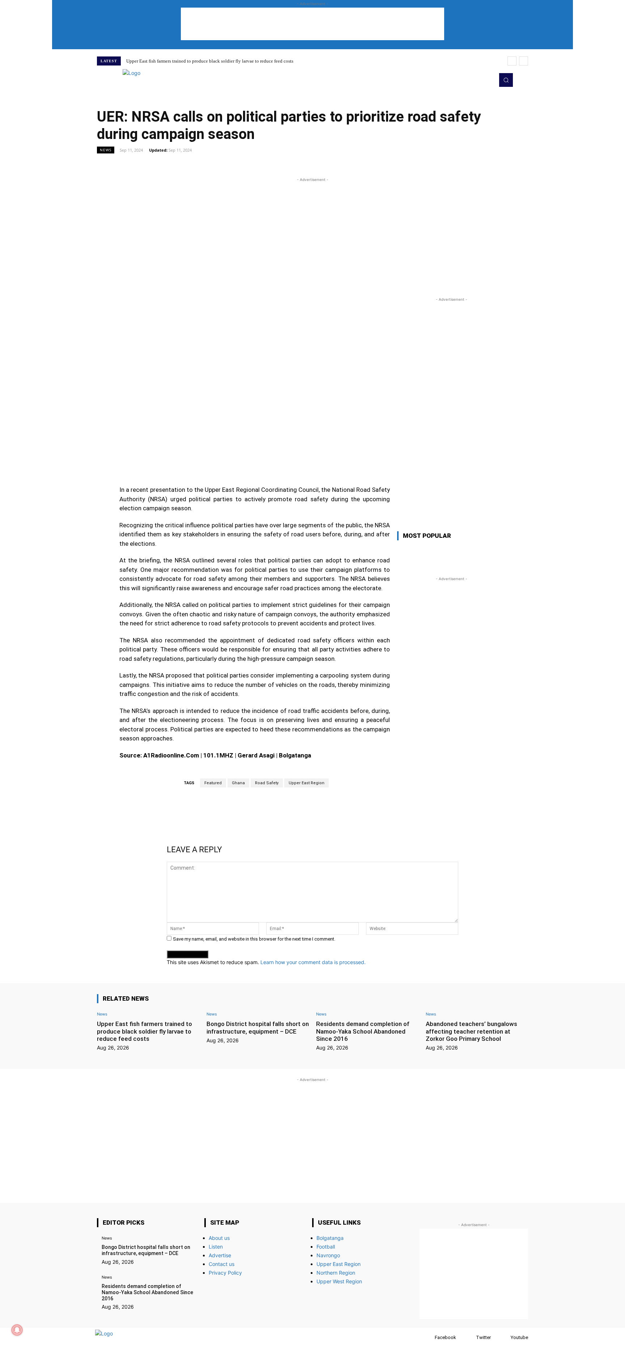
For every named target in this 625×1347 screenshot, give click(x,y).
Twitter (483, 1337)
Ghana (238, 783)
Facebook (445, 1337)
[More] (395, 166)
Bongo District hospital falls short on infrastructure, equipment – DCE (258, 1027)
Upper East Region (306, 783)
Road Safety (267, 783)
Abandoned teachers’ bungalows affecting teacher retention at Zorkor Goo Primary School (471, 1031)
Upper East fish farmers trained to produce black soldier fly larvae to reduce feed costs (209, 61)
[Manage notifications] (17, 1330)
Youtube (519, 1337)
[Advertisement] (312, 24)
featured (213, 783)
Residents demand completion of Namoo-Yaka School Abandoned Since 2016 (362, 1031)
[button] (506, 80)
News (105, 149)
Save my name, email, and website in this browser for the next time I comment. (254, 939)
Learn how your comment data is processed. (313, 962)
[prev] (511, 61)
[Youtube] (487, 80)
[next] (523, 61)
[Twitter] (477, 80)
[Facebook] (427, 1337)
